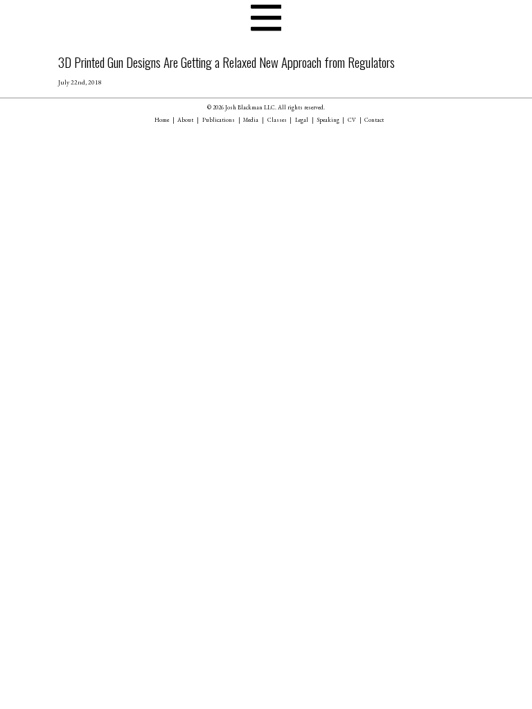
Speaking (328, 120)
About (185, 120)
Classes (277, 120)
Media (250, 120)
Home (161, 120)
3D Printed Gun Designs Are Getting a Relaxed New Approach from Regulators (226, 62)
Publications (218, 120)
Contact (374, 120)
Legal (301, 120)
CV (352, 120)
